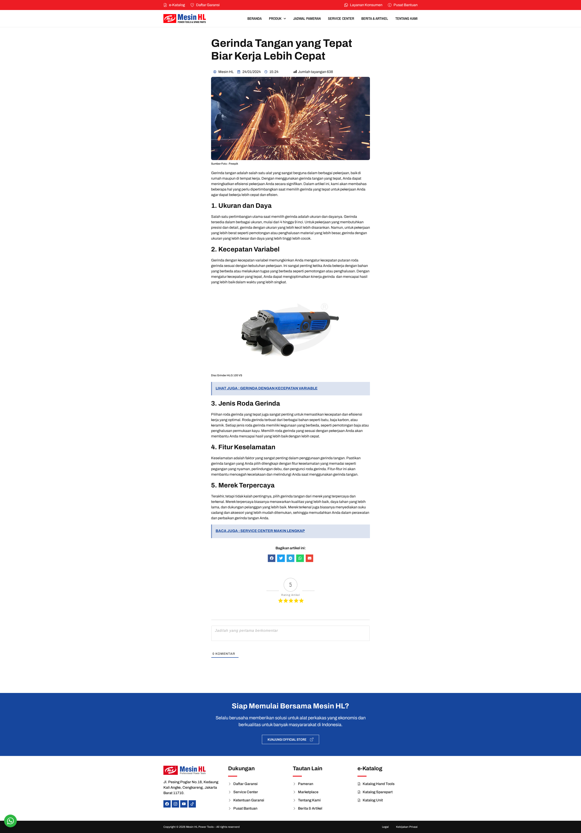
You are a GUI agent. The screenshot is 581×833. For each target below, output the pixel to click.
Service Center (341, 18)
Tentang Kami (406, 18)
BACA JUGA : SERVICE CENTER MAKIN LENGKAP (260, 531)
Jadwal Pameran (307, 18)
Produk (275, 18)
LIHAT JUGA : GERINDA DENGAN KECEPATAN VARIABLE (267, 388)
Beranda (254, 18)
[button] (272, 558)
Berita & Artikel (374, 18)
